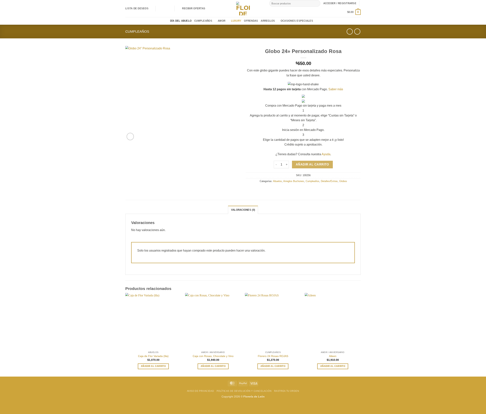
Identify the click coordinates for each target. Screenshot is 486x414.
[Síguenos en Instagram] (164, 8)
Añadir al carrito (312, 164)
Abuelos (277, 181)
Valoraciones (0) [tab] (243, 209)
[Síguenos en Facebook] (159, 8)
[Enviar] (317, 3)
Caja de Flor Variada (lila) (153, 356)
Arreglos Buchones (293, 181)
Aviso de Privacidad (200, 391)
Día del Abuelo (181, 20)
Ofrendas (251, 20)
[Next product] (350, 31)
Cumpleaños (203, 20)
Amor (221, 20)
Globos (343, 181)
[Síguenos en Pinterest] (169, 8)
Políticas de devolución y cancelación (244, 391)
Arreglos (268, 20)
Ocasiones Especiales (297, 20)
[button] (191, 8)
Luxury (236, 20)
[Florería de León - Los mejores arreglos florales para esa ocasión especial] (243, 8)
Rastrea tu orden (286, 391)
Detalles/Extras (329, 181)
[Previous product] (357, 31)
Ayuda (326, 154)
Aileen (332, 356)
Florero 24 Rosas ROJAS (273, 356)
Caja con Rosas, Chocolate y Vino (213, 356)
